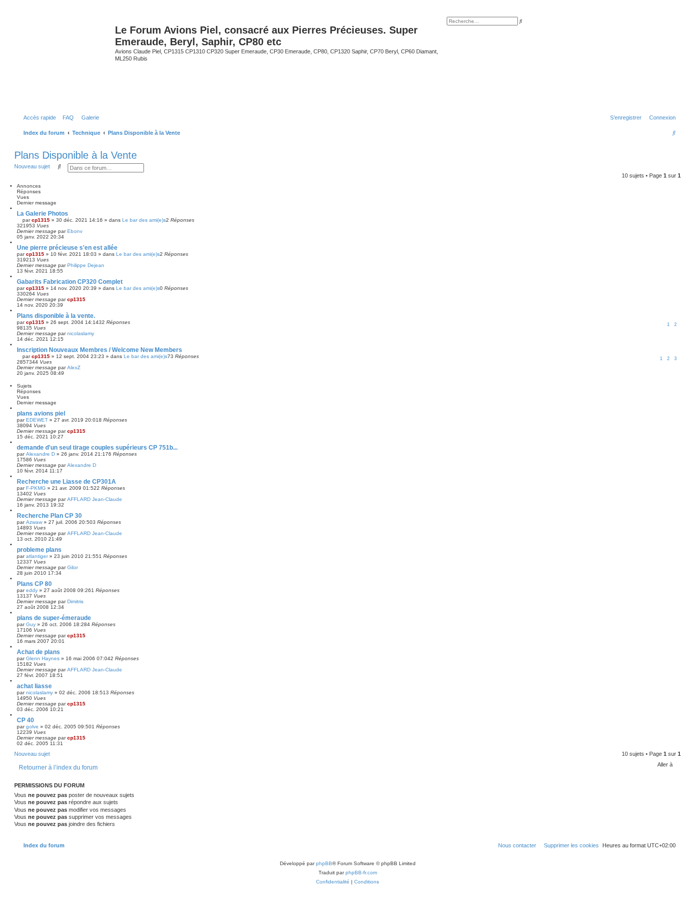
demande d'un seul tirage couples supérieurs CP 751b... (97, 447)
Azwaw (34, 522)
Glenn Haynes (43, 658)
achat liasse (34, 686)
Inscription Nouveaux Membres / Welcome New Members (99, 349)
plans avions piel (41, 413)
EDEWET (37, 420)
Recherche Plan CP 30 (49, 515)
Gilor (72, 567)
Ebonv (74, 231)
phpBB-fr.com (361, 872)
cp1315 (41, 220)
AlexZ (73, 367)
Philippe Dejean (85, 265)
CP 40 (25, 720)
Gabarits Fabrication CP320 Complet (70, 281)
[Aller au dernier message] (86, 231)
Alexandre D (40, 454)
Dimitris (75, 601)
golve (32, 726)
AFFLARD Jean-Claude (94, 499)
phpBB (324, 863)
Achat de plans (38, 652)
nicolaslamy (80, 333)
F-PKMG (36, 488)
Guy (31, 624)
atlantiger (37, 556)
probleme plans (39, 549)
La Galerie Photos (42, 213)
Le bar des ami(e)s (144, 220)
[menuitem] (66, 117)
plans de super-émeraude (54, 618)
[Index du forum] (66, 60)
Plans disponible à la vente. (56, 315)
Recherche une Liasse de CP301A (66, 481)
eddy (32, 590)
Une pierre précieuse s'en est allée (67, 247)
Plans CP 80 (34, 583)
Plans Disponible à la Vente (75, 155)
